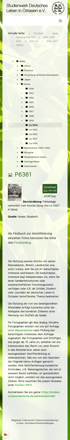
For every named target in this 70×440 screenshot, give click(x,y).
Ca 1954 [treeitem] (33, 125)
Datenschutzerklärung (47, 420)
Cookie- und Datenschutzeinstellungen (35, 423)
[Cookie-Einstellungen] (5, 434)
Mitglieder (17, 420)
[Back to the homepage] (35, 8)
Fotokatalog (22, 242)
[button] (60, 21)
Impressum (29, 420)
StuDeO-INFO (23, 385)
